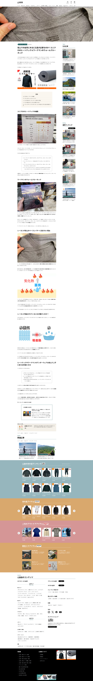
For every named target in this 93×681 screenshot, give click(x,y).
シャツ (29, 591)
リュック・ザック (21, 602)
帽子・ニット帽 (39, 595)
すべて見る (61, 581)
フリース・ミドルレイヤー (22, 593)
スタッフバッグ (40, 606)
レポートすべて (20, 626)
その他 (19, 615)
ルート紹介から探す (62, 598)
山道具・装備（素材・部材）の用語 (25, 662)
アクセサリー (33, 5)
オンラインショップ (65, 463)
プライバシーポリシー (44, 658)
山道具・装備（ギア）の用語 (24, 654)
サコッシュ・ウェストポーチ (31, 613)
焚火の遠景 (42, 646)
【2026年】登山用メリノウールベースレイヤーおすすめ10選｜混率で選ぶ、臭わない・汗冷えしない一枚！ (46, 457)
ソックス (33, 595)
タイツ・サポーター (27, 595)
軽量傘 (22, 615)
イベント (49, 592)
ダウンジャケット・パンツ (22, 589)
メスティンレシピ (31, 631)
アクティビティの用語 (23, 664)
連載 (57, 5)
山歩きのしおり (20, 646)
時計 (24, 613)
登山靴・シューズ (28, 602)
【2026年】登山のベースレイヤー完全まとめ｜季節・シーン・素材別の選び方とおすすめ (27, 457)
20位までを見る (71, 128)
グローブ (26, 615)
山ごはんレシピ (20, 631)
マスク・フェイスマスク (22, 597)
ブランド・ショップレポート (29, 624)
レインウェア (40, 589)
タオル (41, 613)
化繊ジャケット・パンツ (32, 589)
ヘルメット (34, 606)
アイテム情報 (61, 592)
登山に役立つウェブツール (22, 637)
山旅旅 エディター (28, 426)
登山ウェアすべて (31, 597)
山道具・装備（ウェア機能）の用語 (25, 660)
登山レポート (20, 624)
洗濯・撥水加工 (26, 638)
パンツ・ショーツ (35, 591)
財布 (38, 613)
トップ (18, 5)
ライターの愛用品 (38, 624)
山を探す (49, 598)
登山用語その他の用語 (23, 675)
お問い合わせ (42, 660)
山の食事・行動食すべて (40, 631)
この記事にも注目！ (27, 407)
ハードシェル (39, 593)
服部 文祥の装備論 (36, 646)
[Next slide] (55, 449)
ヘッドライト (20, 606)
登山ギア (27, 5)
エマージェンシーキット (35, 604)
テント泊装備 (20, 604)
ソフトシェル (20, 595)
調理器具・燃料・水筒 (36, 602)
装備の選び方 (30, 637)
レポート (38, 5)
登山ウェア (23, 5)
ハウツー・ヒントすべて (22, 640)
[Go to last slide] (18, 449)
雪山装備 (19, 608)
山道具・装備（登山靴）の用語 (24, 658)
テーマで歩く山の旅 (28, 646)
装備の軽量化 (36, 637)
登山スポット (66, 5)
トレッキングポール (27, 606)
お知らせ (60, 5)
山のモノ (22, 440)
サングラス (20, 613)
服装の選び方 (20, 638)
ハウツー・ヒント (52, 5)
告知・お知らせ (55, 592)
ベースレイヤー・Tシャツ (33, 440)
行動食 (26, 631)
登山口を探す (55, 598)
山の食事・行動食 (44, 5)
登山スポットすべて (70, 598)
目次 (37, 94)
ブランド (71, 5)
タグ (74, 5)
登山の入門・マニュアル (34, 638)
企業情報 (41, 654)
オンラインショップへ (52, 626)
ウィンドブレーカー (31, 593)
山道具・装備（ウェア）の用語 (24, 656)
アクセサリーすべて (32, 615)
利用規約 (41, 656)
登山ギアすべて (25, 608)
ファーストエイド (27, 604)
